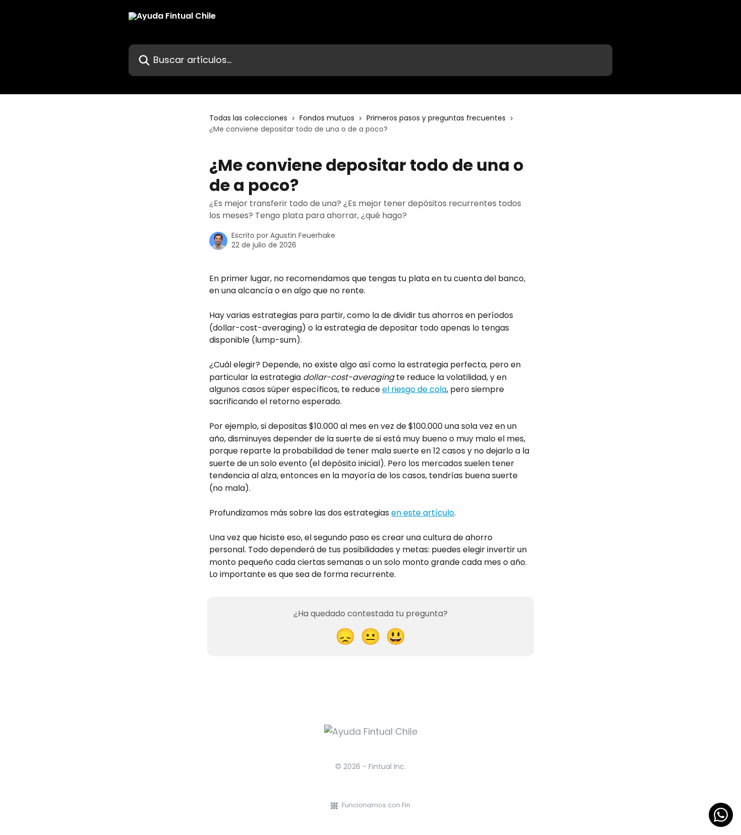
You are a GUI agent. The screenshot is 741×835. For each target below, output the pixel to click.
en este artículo (422, 513)
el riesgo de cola (414, 389)
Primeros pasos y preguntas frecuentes (436, 118)
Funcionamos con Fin (376, 805)
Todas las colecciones (248, 118)
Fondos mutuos (326, 118)
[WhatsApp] (721, 815)
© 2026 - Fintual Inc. (370, 766)
